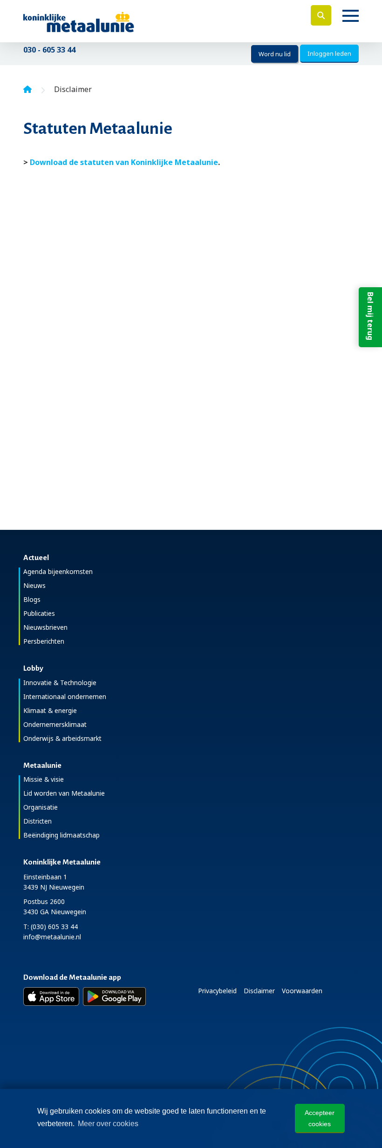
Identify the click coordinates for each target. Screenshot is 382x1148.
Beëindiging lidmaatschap (61, 835)
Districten (37, 821)
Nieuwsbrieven (45, 627)
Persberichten (43, 641)
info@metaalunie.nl (52, 936)
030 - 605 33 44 (49, 50)
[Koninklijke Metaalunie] (105, 21)
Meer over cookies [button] (108, 1124)
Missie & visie (43, 779)
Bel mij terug (370, 316)
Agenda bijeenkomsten (58, 571)
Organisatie (40, 807)
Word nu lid (275, 54)
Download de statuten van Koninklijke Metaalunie (124, 162)
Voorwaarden (302, 990)
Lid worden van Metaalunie (64, 793)
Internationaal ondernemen (64, 696)
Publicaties (39, 613)
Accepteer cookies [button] (319, 1118)
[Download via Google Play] (114, 996)
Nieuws (34, 585)
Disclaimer (259, 990)
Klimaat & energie (50, 710)
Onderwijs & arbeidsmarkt (62, 738)
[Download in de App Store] (51, 996)
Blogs (32, 599)
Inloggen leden (329, 53)
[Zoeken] (321, 15)
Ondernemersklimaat (55, 724)
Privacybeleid (217, 990)
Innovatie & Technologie (59, 682)
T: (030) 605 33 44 (50, 926)
